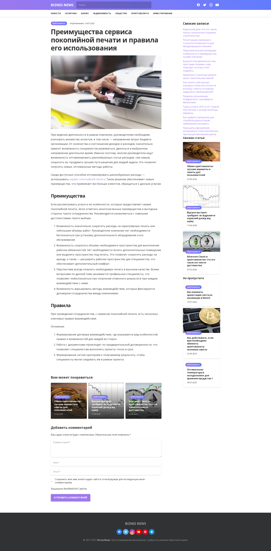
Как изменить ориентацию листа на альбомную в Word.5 (199, 294)
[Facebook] (198, 5)
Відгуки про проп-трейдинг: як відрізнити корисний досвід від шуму (106, 406)
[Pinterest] (145, 532)
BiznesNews (103, 540)
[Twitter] (205, 5)
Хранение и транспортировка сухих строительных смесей (199, 76)
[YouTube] (217, 5)
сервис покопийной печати (87, 179)
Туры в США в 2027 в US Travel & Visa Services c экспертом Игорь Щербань (201, 110)
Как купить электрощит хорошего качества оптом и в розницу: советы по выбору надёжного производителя (199, 87)
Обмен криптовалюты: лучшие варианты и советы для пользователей (67, 406)
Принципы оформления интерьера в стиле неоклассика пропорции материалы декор (200, 131)
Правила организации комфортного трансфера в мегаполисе (198, 99)
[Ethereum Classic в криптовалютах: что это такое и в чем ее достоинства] (201, 242)
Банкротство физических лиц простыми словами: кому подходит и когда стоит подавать (199, 66)
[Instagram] (211, 5)
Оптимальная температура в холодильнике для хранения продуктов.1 (200, 374)
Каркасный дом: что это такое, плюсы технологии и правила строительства (200, 32)
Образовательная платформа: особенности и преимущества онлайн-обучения (199, 53)
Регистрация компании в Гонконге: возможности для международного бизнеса (198, 43)
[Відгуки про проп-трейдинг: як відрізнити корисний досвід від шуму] (201, 196)
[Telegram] (152, 532)
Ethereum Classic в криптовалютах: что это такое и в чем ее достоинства (143, 406)
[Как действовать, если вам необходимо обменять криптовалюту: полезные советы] (201, 320)
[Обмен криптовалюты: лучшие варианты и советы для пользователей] (201, 151)
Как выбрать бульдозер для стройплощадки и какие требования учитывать (198, 120)
